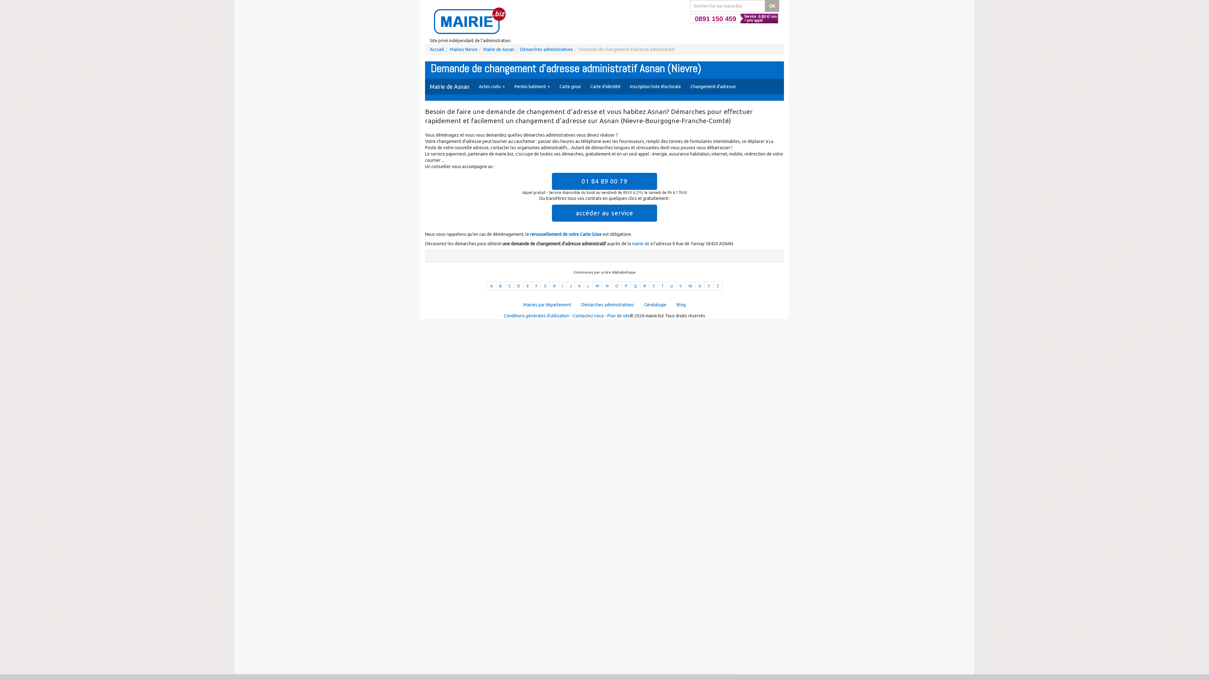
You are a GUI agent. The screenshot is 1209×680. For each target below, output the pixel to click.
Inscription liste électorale (655, 86)
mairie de (641, 243)
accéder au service (604, 213)
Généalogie (655, 304)
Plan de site (618, 315)
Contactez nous (588, 315)
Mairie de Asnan (498, 49)
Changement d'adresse (713, 86)
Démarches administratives (546, 49)
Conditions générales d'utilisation (536, 315)
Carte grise (570, 86)
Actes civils (490, 86)
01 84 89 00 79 (604, 181)
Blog (681, 304)
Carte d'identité (605, 86)
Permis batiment (530, 86)
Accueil (437, 49)
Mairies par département (547, 304)
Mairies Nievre (464, 49)
